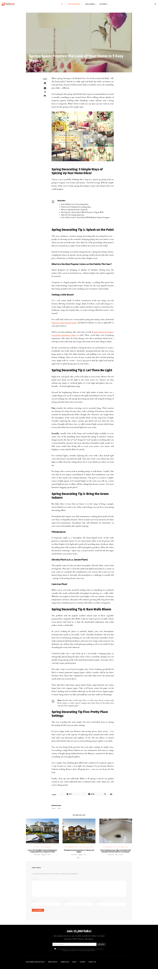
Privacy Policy (52, 962)
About (74, 962)
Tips (60, 50)
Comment (34, 879)
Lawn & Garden (89, 4)
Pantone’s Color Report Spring (64, 322)
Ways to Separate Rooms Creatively (74, 209)
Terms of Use (65, 962)
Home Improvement (74, 4)
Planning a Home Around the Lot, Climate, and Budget (79, 851)
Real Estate (37, 847)
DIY (62, 4)
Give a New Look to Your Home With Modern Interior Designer (85, 217)
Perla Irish (31, 65)
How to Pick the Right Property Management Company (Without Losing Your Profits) (42, 851)
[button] (77, 857)
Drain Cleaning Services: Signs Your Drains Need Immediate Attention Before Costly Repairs (115, 851)
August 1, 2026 (83, 854)
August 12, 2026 (46, 854)
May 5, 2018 (39, 65)
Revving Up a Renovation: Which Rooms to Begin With (82, 212)
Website (99, 901)
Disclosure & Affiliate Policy (35, 962)
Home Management (46, 847)
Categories (103, 4)
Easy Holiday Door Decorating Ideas (74, 204)
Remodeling (54, 50)
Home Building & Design (71, 847)
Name (34, 901)
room (60, 808)
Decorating (32, 50)
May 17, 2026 (119, 854)
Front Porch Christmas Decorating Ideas (76, 207)
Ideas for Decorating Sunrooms (72, 215)
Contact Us (92, 962)
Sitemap (82, 962)
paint (54, 808)
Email (66, 901)
